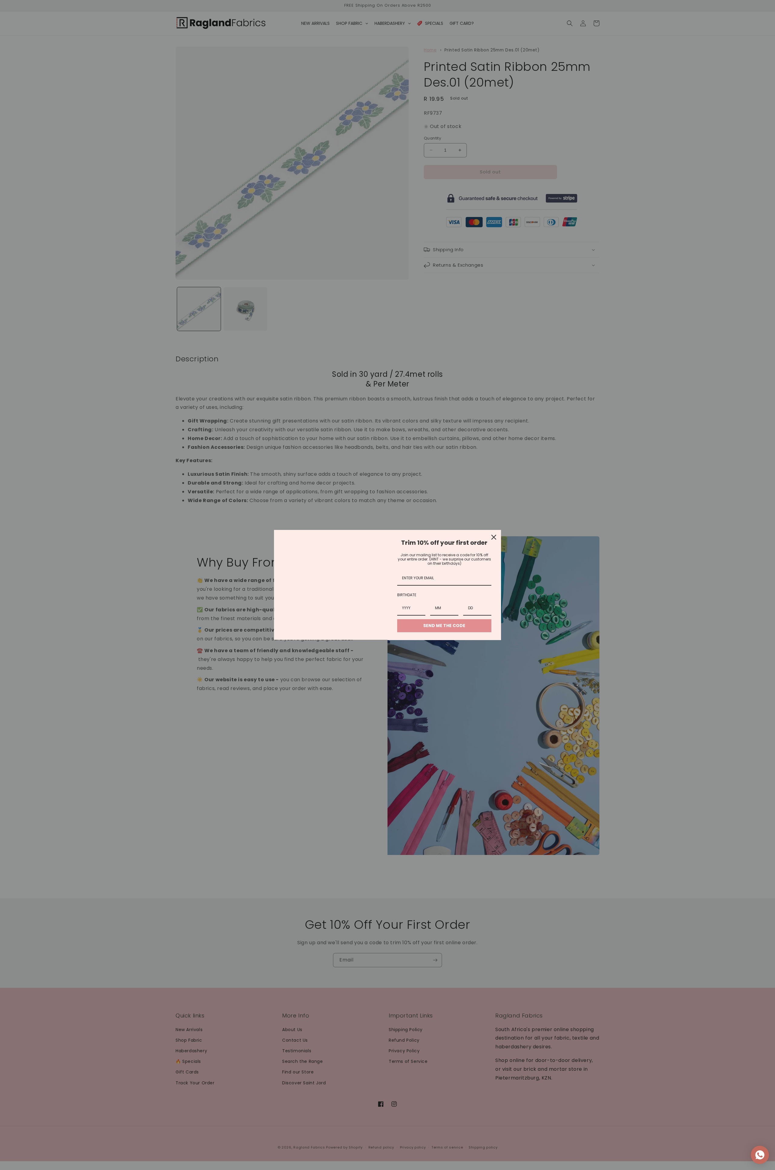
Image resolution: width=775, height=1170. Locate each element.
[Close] (493, 537)
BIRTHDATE (406, 594)
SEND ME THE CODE (444, 626)
